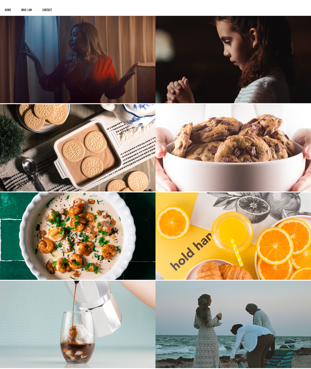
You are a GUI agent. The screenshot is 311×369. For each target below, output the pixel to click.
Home (8, 10)
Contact (47, 10)
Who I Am (26, 10)
